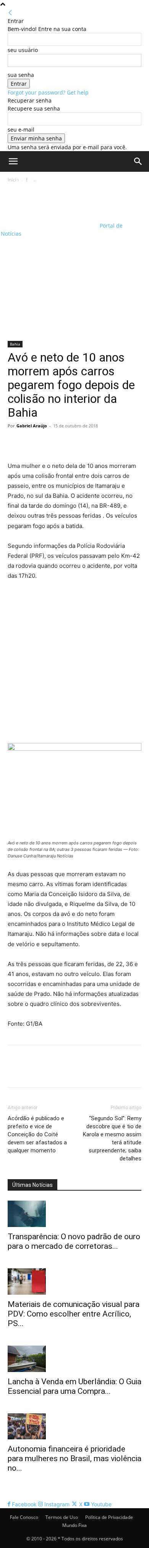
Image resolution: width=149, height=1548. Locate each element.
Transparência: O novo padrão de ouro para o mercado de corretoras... (74, 1241)
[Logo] (49, 196)
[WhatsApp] (68, 443)
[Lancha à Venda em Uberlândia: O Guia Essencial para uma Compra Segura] (74, 1359)
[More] (86, 443)
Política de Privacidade (109, 1517)
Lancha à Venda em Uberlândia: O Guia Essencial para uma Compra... (74, 1386)
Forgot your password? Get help (48, 92)
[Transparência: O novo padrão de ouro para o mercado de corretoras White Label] (74, 1214)
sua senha (21, 74)
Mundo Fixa (74, 1525)
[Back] (10, 12)
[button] (13, 161)
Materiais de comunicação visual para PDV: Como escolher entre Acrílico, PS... (73, 1314)
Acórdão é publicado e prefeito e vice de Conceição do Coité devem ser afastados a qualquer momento (37, 1134)
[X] (32, 443)
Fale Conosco (24, 1517)
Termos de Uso (61, 1517)
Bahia (15, 344)
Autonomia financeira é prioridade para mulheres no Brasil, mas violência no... (74, 1458)
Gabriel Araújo (31, 426)
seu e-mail (21, 129)
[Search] (138, 161)
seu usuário (23, 50)
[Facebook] (15, 443)
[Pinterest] (50, 443)
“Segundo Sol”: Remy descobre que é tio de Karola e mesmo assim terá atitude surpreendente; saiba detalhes (112, 1138)
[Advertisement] (74, 262)
